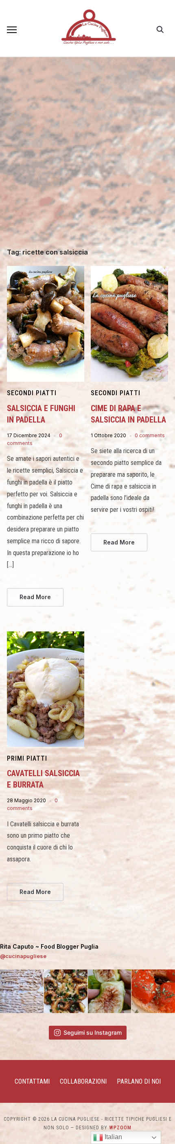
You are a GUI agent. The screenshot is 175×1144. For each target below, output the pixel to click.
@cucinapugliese (23, 956)
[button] (12, 30)
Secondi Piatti (32, 393)
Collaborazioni (83, 1081)
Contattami (32, 1081)
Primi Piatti (27, 758)
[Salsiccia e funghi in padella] (45, 271)
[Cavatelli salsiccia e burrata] (45, 636)
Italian (112, 1136)
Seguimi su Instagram (92, 1032)
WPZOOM (120, 1128)
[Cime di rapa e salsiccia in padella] (129, 271)
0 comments (150, 435)
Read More (35, 596)
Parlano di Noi (139, 1081)
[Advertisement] (87, 157)
